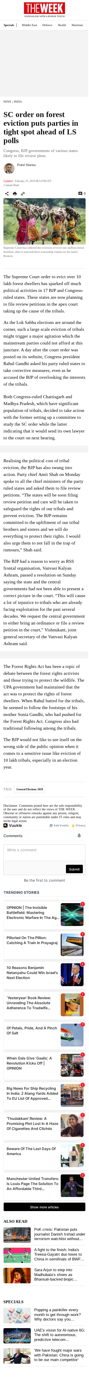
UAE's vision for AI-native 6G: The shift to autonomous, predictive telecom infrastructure (59, 1337)
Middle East (29, 25)
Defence (47, 25)
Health (62, 25)
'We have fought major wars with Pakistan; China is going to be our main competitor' (59, 1355)
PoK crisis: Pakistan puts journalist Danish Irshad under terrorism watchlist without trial (59, 1236)
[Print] (14, 193)
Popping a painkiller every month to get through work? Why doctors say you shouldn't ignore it (57, 1317)
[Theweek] (44, 8)
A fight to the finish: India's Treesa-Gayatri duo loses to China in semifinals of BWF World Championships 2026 (58, 1257)
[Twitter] (19, 171)
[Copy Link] (22, 193)
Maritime (77, 25)
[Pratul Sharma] (9, 168)
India (18, 101)
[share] (6, 193)
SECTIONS (6, 11)
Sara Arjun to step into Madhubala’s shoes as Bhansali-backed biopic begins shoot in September (57, 1277)
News (7, 101)
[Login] (78, 12)
